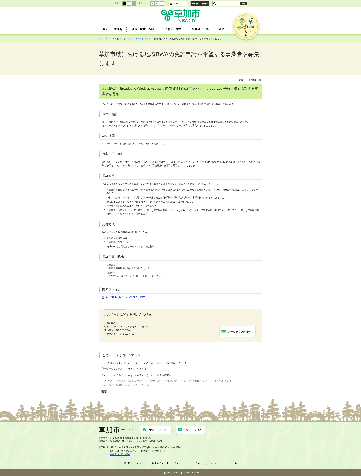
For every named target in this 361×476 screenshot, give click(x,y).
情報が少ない (172, 380)
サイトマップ (178, 463)
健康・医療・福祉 (143, 29)
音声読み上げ (179, 3)
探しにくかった (142, 385)
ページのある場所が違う (116, 385)
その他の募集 (142, 39)
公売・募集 (127, 39)
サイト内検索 (214, 3)
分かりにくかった (137, 368)
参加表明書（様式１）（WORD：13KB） (126, 297)
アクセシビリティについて (206, 463)
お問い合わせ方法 (192, 429)
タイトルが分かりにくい (196, 380)
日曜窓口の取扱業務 (120, 454)
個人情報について (133, 463)
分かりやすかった (113, 368)
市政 (222, 29)
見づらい (108, 380)
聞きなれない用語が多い (131, 380)
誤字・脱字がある (223, 380)
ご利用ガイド (156, 463)
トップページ (105, 39)
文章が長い (154, 380)
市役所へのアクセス (158, 429)
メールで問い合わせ (239, 331)
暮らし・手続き (113, 29)
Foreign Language (199, 3)
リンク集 (232, 463)
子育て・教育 (173, 29)
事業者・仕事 (200, 29)
